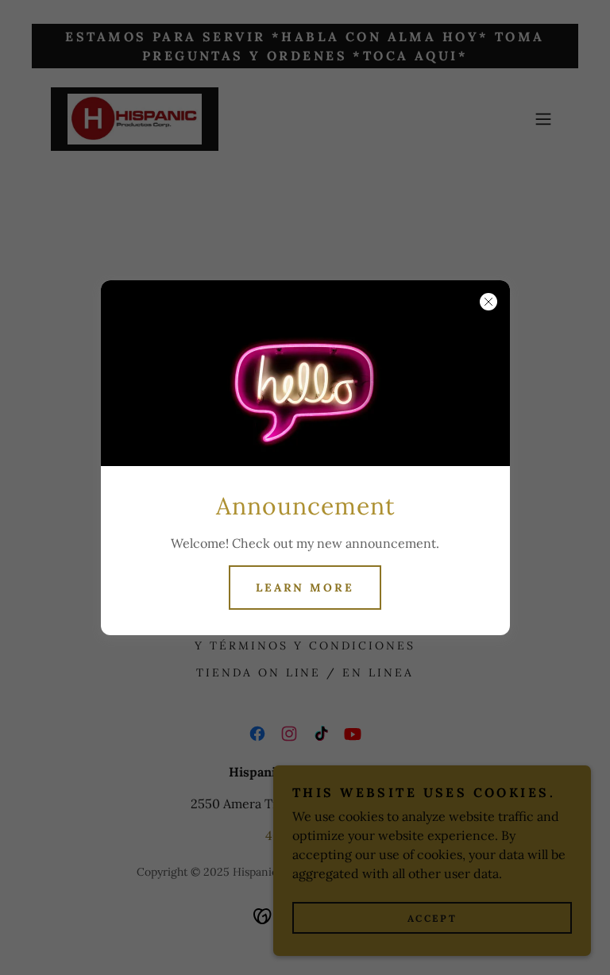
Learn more (305, 587)
